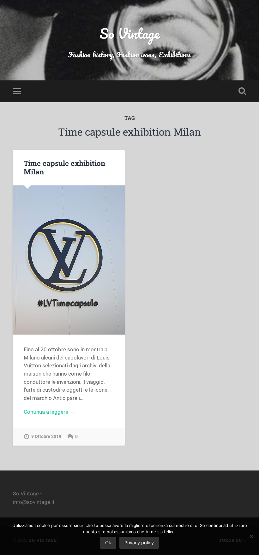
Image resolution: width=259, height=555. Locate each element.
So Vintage (129, 33)
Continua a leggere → (49, 412)
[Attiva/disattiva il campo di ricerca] (242, 91)
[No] (251, 536)
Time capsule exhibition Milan (64, 167)
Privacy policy (139, 542)
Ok (108, 542)
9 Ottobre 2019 (46, 436)
